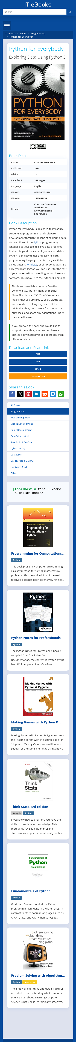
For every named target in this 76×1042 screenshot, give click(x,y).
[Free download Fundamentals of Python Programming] (38, 865)
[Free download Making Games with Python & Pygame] (38, 696)
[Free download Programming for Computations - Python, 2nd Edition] (38, 527)
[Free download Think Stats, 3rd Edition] (38, 780)
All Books (15, 405)
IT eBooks (10, 33)
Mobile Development (22, 423)
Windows (32, 264)
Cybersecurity (18, 448)
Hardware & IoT (19, 467)
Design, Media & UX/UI (22, 460)
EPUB (38, 368)
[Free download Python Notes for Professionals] (38, 612)
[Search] (69, 12)
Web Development (20, 417)
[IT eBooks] (38, 4)
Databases (16, 454)
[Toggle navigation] (7, 25)
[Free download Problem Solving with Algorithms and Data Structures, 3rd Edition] (38, 949)
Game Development (21, 429)
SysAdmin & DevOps (21, 442)
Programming (18, 411)
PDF (38, 354)
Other (14, 473)
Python (37, 242)
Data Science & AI (20, 436)
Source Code (38, 376)
